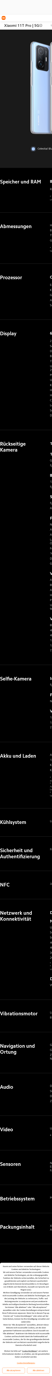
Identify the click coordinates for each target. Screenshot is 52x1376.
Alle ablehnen (38, 1370)
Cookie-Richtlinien (29, 1351)
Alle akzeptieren (14, 1370)
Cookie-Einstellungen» (26, 1363)
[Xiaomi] (4, 18)
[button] (40, 25)
